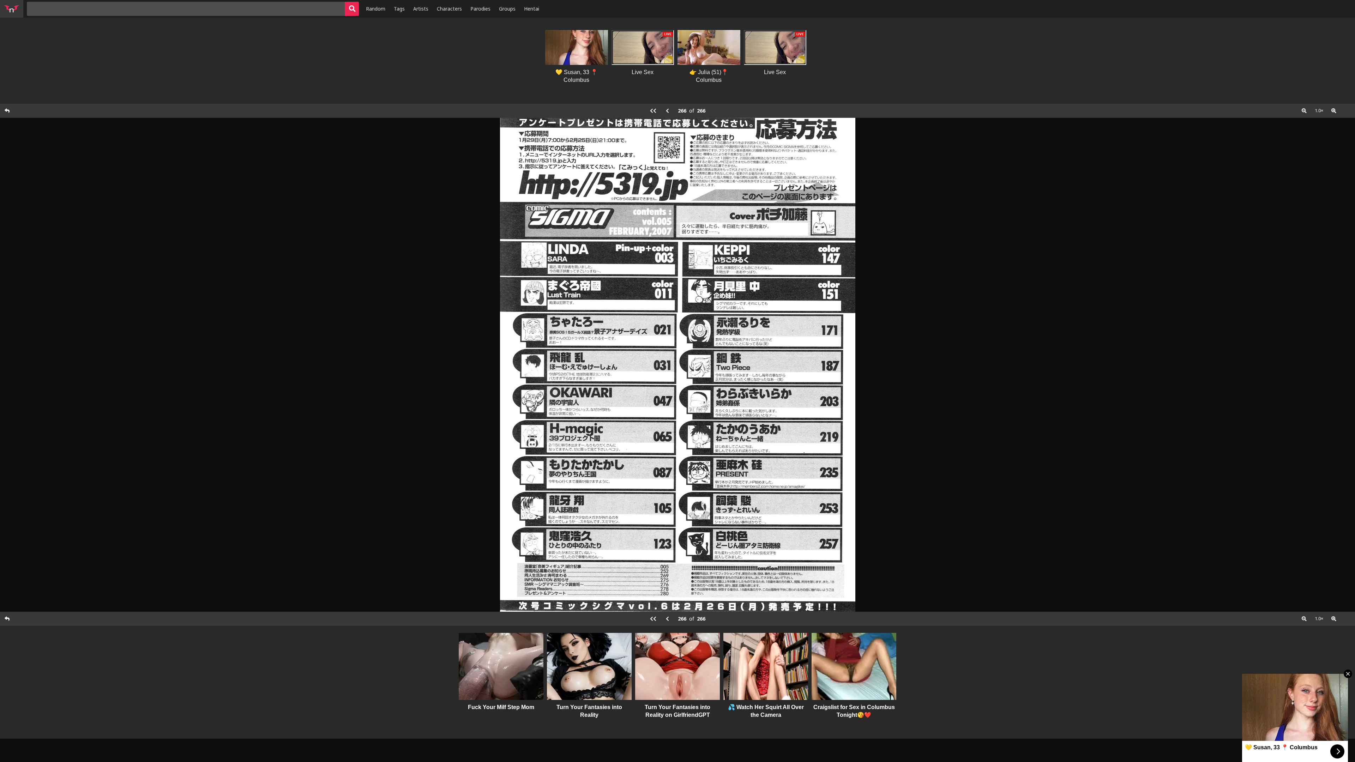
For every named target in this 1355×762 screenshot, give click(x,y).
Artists (420, 8)
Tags (399, 8)
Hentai (531, 8)
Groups (507, 8)
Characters (449, 8)
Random (375, 8)
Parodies (480, 8)
